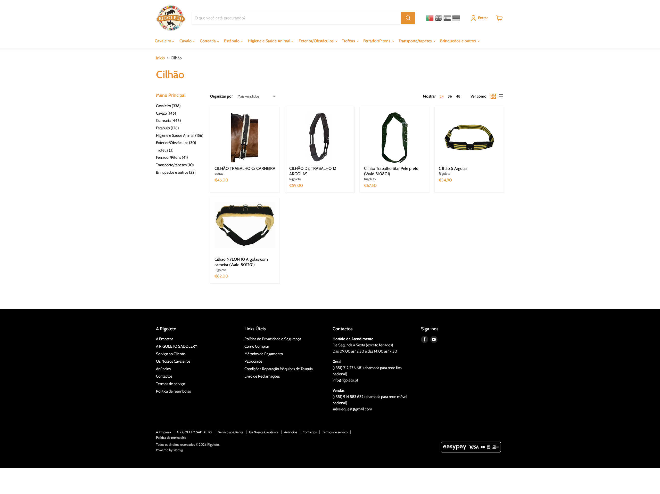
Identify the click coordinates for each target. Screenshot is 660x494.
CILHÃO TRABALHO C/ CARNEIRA (244, 168)
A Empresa (164, 339)
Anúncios (163, 368)
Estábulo (232, 40)
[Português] (429, 18)
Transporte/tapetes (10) (175, 165)
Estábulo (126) (167, 128)
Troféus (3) (165, 150)
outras (218, 173)
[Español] (447, 18)
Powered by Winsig (169, 450)
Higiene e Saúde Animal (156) (179, 135)
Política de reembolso (173, 391)
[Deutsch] (456, 18)
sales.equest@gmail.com (352, 409)
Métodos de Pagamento (263, 354)
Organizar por (221, 96)
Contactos (164, 376)
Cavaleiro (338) (168, 105)
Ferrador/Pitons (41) (172, 157)
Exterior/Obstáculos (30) (176, 142)
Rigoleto (295, 179)
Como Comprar (256, 346)
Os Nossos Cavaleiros (173, 361)
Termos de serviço (170, 383)
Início (160, 58)
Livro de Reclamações (262, 376)
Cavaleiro (163, 40)
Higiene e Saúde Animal (269, 40)
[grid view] (493, 96)
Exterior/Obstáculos (317, 40)
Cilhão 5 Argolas (453, 168)
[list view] (500, 96)
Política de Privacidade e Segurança (272, 339)
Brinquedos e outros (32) (176, 172)
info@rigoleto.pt (345, 380)
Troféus (349, 40)
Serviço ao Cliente (170, 354)
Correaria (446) (168, 120)
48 (458, 96)
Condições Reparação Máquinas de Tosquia (278, 368)
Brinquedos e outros (458, 40)
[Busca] (408, 18)
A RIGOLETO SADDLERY (176, 346)
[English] (438, 18)
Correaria (208, 40)
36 (450, 96)
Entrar (483, 17)
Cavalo (186, 40)
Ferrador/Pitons (377, 40)
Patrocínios (253, 361)
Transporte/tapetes (416, 40)
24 (442, 96)
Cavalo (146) (166, 113)
